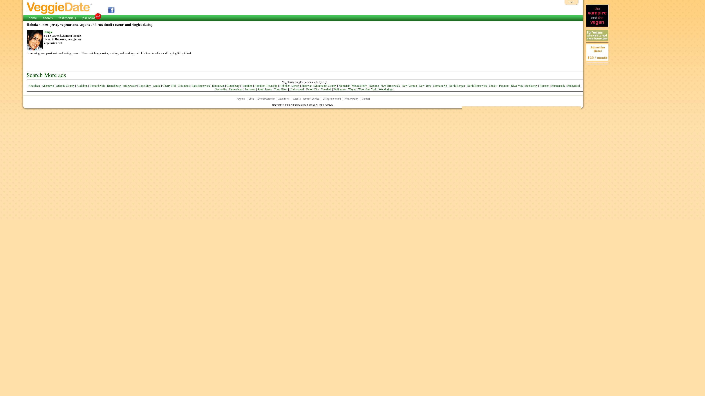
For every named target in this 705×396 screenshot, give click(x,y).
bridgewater (130, 85)
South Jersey (264, 89)
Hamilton (247, 85)
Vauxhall (326, 89)
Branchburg (114, 85)
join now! (88, 18)
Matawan (306, 85)
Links (251, 98)
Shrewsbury (236, 89)
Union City (312, 89)
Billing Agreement (332, 98)
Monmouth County (325, 85)
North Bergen (457, 85)
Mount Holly (359, 85)
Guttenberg (233, 85)
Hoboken (284, 85)
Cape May (145, 85)
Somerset (250, 89)
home (33, 18)
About (296, 98)
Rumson (544, 85)
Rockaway (531, 85)
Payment (240, 98)
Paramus (504, 85)
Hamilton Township (265, 85)
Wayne (352, 89)
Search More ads (46, 75)
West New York (367, 89)
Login (571, 2)
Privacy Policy (351, 98)
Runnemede (558, 85)
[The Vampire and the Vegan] (597, 25)
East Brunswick (201, 85)
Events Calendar (266, 98)
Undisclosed (297, 89)
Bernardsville (97, 85)
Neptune (374, 85)
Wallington (339, 89)
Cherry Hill (169, 85)
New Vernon (409, 85)
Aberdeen (34, 85)
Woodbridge (386, 89)
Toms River (281, 89)
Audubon (82, 85)
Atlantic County (65, 85)
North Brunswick (477, 85)
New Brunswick (390, 85)
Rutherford (573, 85)
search (48, 18)
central (156, 85)
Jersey (295, 85)
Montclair (344, 85)
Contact (366, 98)
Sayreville (221, 89)
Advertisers (284, 98)
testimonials (67, 18)
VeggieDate (59, 7)
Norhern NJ (440, 85)
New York (425, 85)
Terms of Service (311, 98)
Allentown (48, 85)
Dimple (48, 32)
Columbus (184, 85)
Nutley (493, 85)
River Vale (517, 85)
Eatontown (218, 85)
